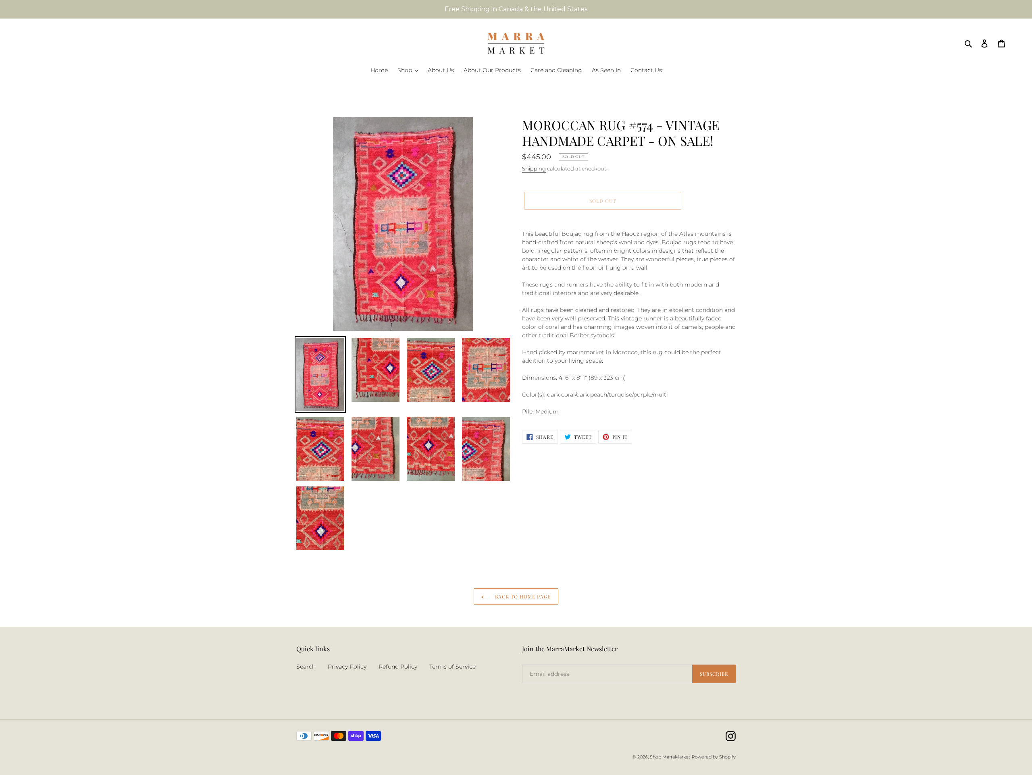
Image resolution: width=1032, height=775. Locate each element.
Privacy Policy (347, 666)
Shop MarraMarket (670, 757)
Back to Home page (521, 596)
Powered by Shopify (714, 757)
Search (306, 666)
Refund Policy (398, 666)
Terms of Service (452, 666)
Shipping (534, 168)
